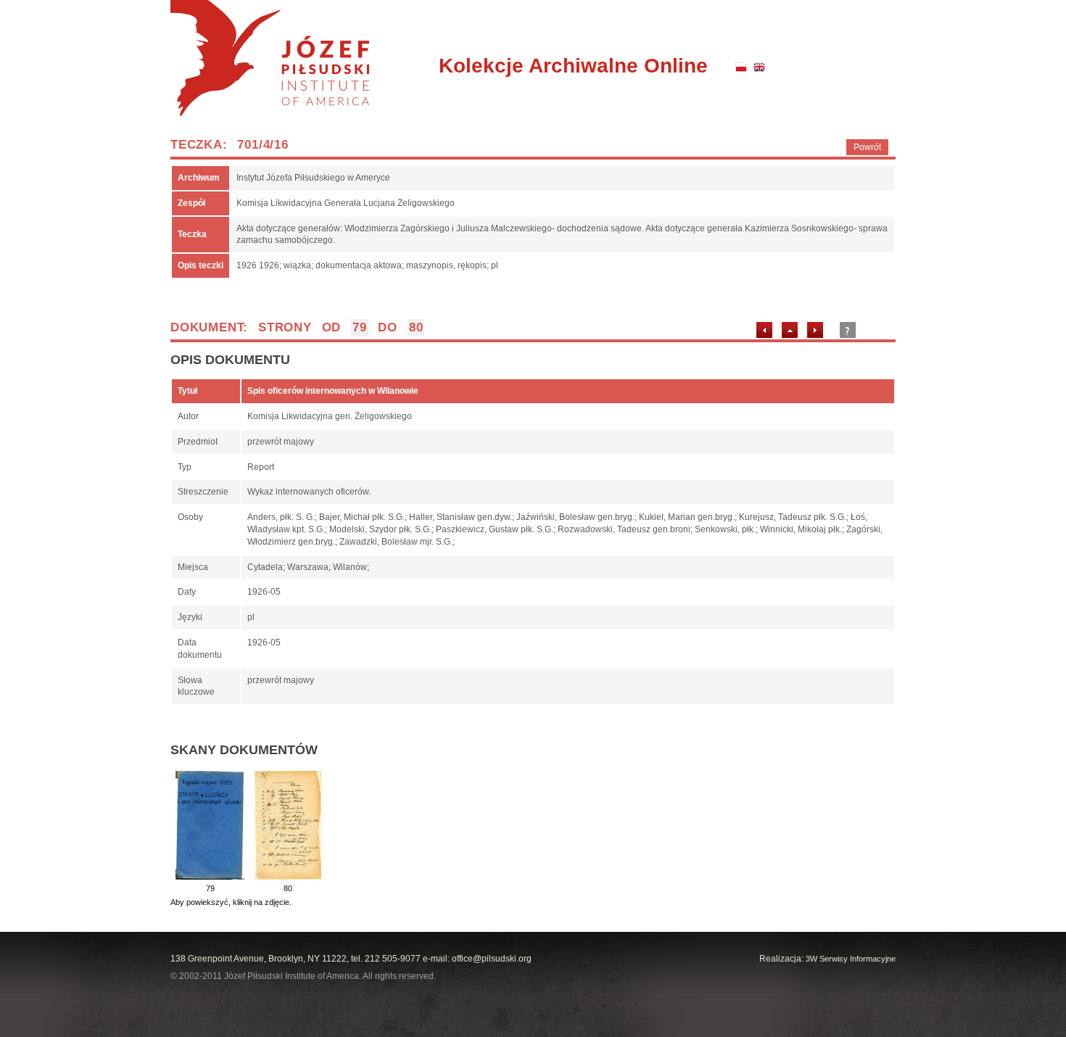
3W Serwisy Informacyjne (851, 958)
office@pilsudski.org (492, 959)
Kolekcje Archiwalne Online (573, 65)
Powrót (867, 147)
